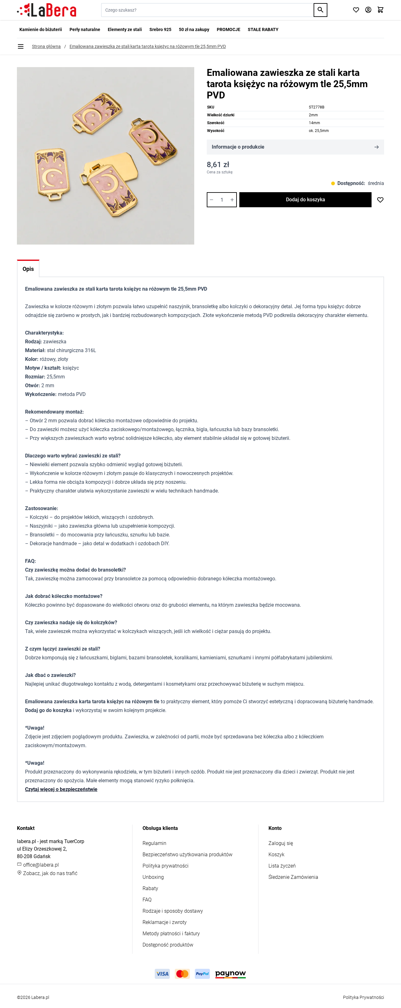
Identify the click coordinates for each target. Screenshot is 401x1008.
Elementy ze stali (125, 29)
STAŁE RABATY (263, 29)
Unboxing (153, 877)
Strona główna (46, 46)
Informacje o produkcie (238, 147)
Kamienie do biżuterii (40, 29)
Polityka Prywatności (363, 997)
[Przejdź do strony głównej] (46, 10)
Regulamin (154, 843)
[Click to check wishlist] (356, 10)
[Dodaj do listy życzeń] (380, 199)
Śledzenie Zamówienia (293, 877)
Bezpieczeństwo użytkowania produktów (187, 855)
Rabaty (150, 888)
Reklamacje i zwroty (165, 922)
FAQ (147, 900)
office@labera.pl (40, 865)
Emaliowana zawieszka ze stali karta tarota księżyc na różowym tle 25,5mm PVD (148, 46)
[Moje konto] (368, 10)
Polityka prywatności (166, 866)
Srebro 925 (160, 29)
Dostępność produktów (168, 945)
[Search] (320, 10)
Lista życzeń (282, 866)
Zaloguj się (280, 843)
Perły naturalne (85, 29)
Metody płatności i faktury (171, 934)
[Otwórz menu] (20, 46)
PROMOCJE (228, 29)
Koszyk (276, 855)
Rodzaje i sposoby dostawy (173, 911)
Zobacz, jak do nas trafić (49, 873)
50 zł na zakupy (194, 29)
